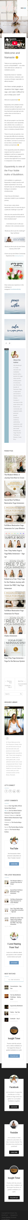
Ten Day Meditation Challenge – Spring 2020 (15, 997)
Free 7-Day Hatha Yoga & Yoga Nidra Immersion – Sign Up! (17, 910)
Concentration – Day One (15, 987)
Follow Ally (14, 1056)
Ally (5, 24)
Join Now (14, 1107)
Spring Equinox (19, 255)
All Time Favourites (14, 979)
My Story (14, 962)
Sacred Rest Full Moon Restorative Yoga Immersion (16, 891)
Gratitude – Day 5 (15, 1018)
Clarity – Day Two (15, 1012)
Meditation (12, 24)
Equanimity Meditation (16, 1006)
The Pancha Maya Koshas (16, 827)
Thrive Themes (6, 1217)
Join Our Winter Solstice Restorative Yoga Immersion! (13, 817)
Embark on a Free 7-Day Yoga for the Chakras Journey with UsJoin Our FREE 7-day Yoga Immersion (16, 921)
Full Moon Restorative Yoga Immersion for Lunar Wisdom (16, 900)
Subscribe (14, 864)
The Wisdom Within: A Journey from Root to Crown (16, 882)
